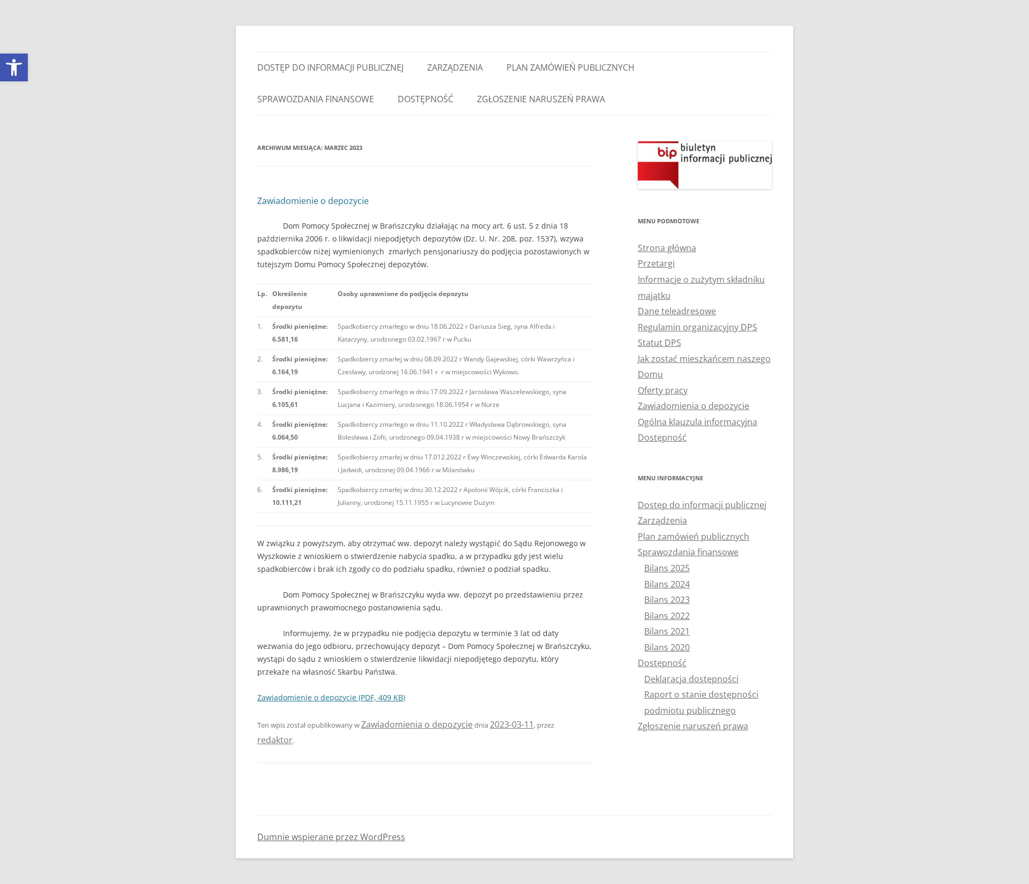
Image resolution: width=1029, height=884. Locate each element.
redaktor (275, 740)
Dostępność (425, 99)
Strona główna (667, 248)
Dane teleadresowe (677, 311)
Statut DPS (659, 343)
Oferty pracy (663, 390)
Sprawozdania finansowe (315, 99)
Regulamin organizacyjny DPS (697, 327)
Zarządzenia (455, 67)
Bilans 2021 (667, 631)
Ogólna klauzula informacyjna (697, 422)
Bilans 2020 (667, 647)
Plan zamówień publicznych (570, 67)
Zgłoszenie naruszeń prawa (541, 99)
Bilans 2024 (667, 584)
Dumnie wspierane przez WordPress (331, 837)
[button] (14, 67)
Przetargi (656, 263)
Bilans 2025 (667, 568)
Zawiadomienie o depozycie (313, 201)
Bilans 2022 (667, 616)
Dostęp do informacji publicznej (330, 67)
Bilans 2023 (667, 600)
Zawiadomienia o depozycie (417, 724)
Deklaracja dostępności (691, 679)
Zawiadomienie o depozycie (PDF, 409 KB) (331, 697)
